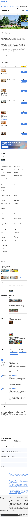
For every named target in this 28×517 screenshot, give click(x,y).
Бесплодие (25, 490)
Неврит (23, 491)
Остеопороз (22, 492)
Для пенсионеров (24, 473)
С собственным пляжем (16, 474)
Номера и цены (4, 14)
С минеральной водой (12, 473)
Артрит (13, 485)
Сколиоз (10, 485)
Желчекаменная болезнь (19, 484)
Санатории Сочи (25, 504)
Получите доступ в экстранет (5, 56)
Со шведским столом (11, 475)
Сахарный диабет (11, 490)
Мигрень (18, 485)
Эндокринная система (14, 483)
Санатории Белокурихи (19, 504)
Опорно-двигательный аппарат (13, 486)
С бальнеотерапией (17, 475)
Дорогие (22, 475)
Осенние (10, 479)
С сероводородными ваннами (13, 481)
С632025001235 (24, 507)
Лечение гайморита (11, 492)
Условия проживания (17, 14)
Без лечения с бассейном (18, 480)
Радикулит (16, 492)
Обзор (1, 14)
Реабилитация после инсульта (13, 493)
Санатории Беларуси (12, 505)
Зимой (20, 473)
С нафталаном (14, 479)
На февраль (15, 482)
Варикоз (16, 485)
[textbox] (15, 3)
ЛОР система (19, 493)
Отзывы (10, 14)
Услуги (7, 14)
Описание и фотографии (4, 98)
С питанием (10, 474)
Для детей (10, 480)
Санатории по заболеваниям (4, 483)
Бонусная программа (20, 497)
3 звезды (21, 481)
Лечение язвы (13, 484)
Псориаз (24, 485)
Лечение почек (11, 491)
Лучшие (14, 480)
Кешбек (18, 500)
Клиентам (10, 497)
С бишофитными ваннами (20, 479)
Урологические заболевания (17, 491)
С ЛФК (18, 481)
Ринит (25, 491)
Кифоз (10, 484)
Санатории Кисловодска (19, 503)
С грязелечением (11, 482)
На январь (10, 476)
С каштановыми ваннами (16, 476)
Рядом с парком (22, 474)
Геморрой (26, 492)
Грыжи (19, 486)
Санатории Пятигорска (12, 504)
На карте (25, 479)
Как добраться (13, 14)
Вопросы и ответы (23, 14)
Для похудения (21, 490)
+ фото (20, 277)
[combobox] (15, 3)
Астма (10, 483)
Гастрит (21, 485)
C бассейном (17, 473)
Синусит (19, 492)
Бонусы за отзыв (19, 501)
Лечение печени (16, 490)
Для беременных (24, 480)
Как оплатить (11, 500)
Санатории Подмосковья (12, 503)
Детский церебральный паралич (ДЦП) (14, 489)
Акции (10, 501)
